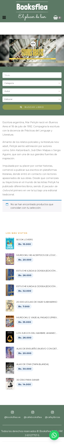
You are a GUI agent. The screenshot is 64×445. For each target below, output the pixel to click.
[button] (54, 435)
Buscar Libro (33, 107)
